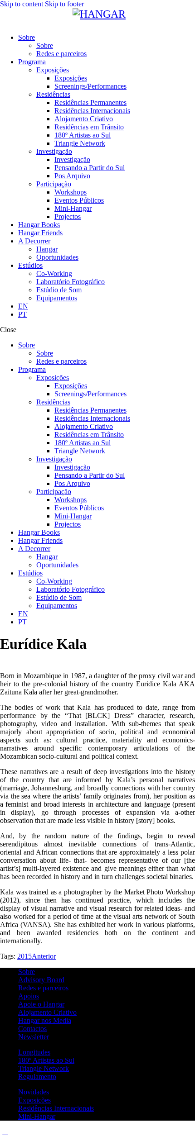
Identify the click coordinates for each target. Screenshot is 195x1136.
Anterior (44, 956)
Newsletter (33, 1037)
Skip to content (21, 4)
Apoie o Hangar (41, 1004)
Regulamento (37, 1076)
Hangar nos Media (44, 1020)
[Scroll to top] (5, 1132)
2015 (24, 956)
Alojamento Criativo (47, 1012)
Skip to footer (64, 4)
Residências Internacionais (56, 1108)
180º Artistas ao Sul (46, 1060)
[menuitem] (106, 306)
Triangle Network (43, 1068)
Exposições (34, 1100)
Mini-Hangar (36, 1116)
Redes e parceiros (43, 988)
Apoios (28, 996)
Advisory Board (41, 980)
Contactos (32, 1028)
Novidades (33, 1092)
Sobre (26, 971)
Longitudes (34, 1052)
